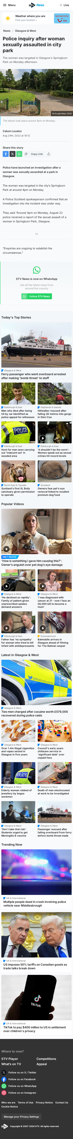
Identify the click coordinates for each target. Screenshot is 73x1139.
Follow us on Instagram (22, 1092)
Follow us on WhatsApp (22, 1086)
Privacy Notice (44, 1102)
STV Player (9, 1059)
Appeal (41, 1064)
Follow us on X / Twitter (22, 1072)
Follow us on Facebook (22, 1079)
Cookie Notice (9, 1106)
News (7, 30)
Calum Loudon (12, 131)
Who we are (8, 1102)
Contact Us (61, 1102)
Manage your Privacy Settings (21, 1116)
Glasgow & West (25, 30)
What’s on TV (11, 1064)
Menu (12, 5)
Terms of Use (25, 1102)
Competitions (46, 1059)
